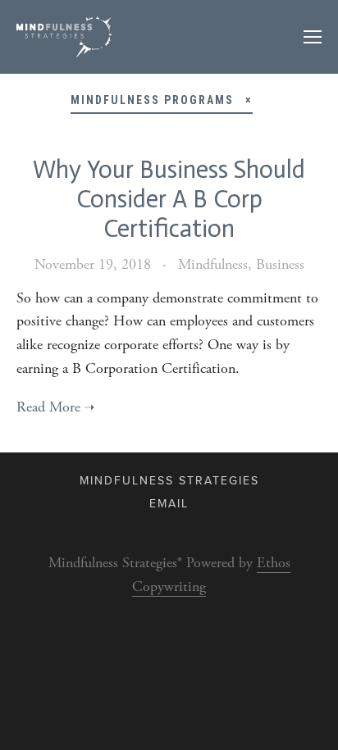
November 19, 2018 (92, 264)
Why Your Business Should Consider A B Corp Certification (169, 199)
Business (280, 264)
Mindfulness (213, 264)
